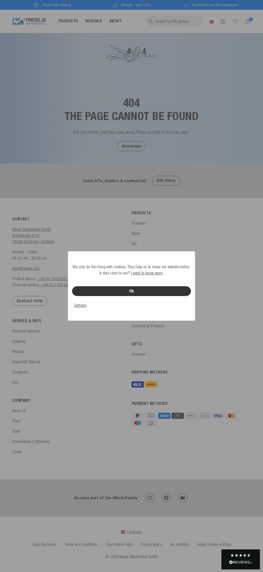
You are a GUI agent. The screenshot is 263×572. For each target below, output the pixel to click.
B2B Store (166, 180)
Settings (80, 305)
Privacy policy (151, 544)
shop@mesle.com (26, 268)
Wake (136, 233)
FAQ (15, 382)
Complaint (20, 372)
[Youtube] (182, 498)
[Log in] (223, 21)
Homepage (132, 146)
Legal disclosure (44, 544)
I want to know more (147, 273)
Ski (134, 243)
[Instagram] (150, 498)
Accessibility (179, 544)
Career (17, 451)
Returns (18, 351)
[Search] (235, 22)
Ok (131, 291)
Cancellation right (119, 544)
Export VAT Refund (26, 361)
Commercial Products (148, 326)
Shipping (19, 341)
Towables (139, 223)
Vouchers (139, 354)
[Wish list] (235, 21)
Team (16, 421)
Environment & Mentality (31, 441)
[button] (131, 146)
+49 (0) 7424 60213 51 (60, 284)
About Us (19, 410)
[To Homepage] (29, 21)
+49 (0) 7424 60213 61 (57, 278)
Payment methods (26, 331)
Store (16, 431)
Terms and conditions (81, 544)
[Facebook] (166, 498)
